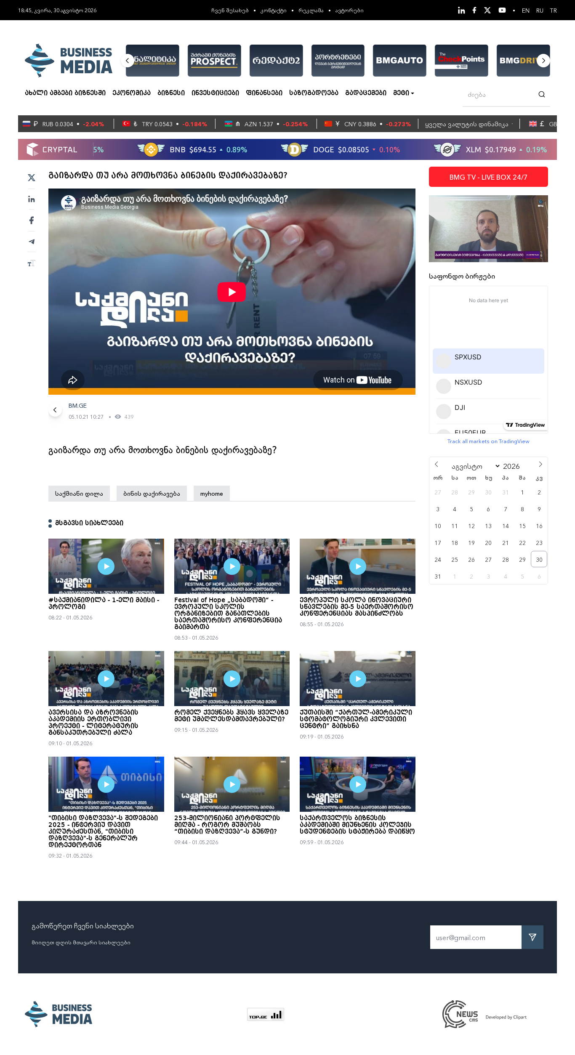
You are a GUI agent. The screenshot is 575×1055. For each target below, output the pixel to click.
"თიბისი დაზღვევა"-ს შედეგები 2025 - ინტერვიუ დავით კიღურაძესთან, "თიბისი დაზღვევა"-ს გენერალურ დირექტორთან (103, 832)
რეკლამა (311, 9)
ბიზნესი (171, 93)
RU (539, 10)
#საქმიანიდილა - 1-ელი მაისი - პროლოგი (103, 604)
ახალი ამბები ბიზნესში (65, 93)
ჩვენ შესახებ (230, 9)
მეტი (401, 93)
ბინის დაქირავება (151, 493)
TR (553, 10)
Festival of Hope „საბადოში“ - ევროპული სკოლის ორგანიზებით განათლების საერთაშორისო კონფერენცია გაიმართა (228, 614)
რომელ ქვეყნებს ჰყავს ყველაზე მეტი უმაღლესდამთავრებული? (231, 716)
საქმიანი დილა (79, 493)
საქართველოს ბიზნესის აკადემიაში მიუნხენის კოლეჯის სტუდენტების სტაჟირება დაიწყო (357, 825)
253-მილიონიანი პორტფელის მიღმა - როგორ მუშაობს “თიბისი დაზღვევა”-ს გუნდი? (227, 825)
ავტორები (349, 9)
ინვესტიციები (215, 93)
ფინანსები (264, 93)
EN (526, 10)
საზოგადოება (313, 93)
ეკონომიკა (131, 93)
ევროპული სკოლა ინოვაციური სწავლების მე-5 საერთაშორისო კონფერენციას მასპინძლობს (356, 607)
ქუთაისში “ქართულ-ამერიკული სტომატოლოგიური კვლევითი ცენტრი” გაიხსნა (356, 720)
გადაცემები (365, 93)
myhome (211, 493)
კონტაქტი (274, 9)
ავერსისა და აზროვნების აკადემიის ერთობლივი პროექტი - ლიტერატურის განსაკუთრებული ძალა (93, 723)
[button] (127, 60)
